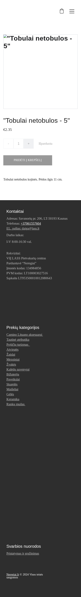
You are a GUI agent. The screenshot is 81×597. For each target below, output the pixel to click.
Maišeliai (12, 389)
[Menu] (71, 11)
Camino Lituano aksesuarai (24, 334)
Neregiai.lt (12, 574)
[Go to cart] (61, 11)
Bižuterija (12, 374)
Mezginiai (13, 359)
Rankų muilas (15, 404)
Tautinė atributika (17, 339)
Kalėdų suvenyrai (17, 369)
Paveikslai (13, 379)
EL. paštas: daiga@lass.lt (22, 228)
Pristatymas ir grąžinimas (22, 553)
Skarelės (11, 384)
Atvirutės (12, 349)
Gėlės (10, 394)
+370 (24, 223)
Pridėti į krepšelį (28, 160)
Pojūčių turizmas (18, 344)
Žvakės (11, 364)
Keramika (12, 399)
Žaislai (10, 354)
